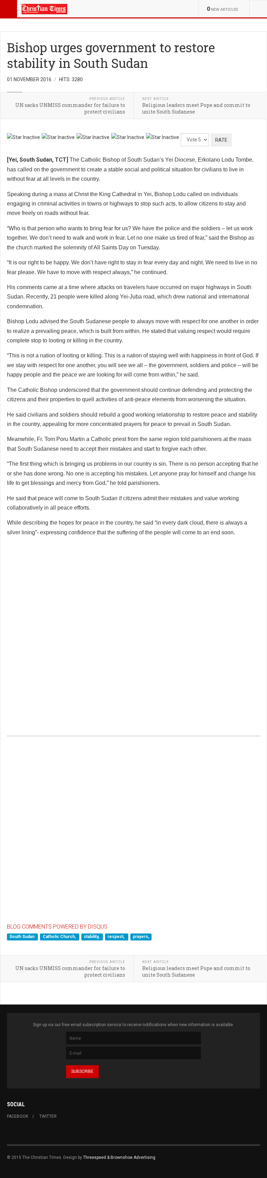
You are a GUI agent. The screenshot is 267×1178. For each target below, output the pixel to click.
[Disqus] (133, 628)
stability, (92, 936)
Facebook (17, 1116)
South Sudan (22, 936)
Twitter (48, 1116)
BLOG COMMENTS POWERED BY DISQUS (57, 926)
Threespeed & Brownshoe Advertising (119, 1157)
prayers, (141, 936)
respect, (116, 936)
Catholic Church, (60, 936)
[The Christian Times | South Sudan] (45, 8)
